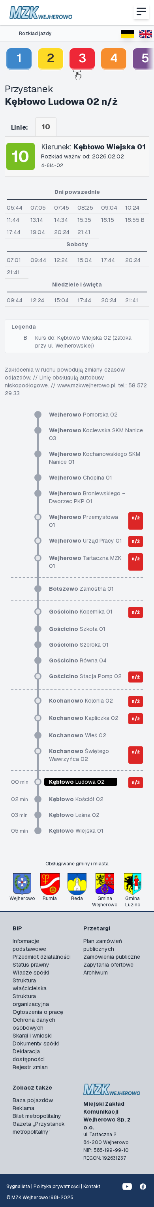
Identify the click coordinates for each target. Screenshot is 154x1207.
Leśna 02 (74, 814)
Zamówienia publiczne (111, 956)
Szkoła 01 (77, 628)
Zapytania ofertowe (108, 964)
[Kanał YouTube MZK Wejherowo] (127, 1186)
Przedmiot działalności (42, 956)
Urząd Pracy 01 (85, 540)
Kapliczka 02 (83, 718)
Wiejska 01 (76, 830)
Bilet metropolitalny (37, 1116)
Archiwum (95, 972)
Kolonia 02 (81, 700)
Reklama (23, 1108)
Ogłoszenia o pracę (38, 1011)
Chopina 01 (80, 477)
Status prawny (31, 964)
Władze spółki (31, 972)
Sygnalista (18, 1186)
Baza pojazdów (33, 1100)
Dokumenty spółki (36, 1043)
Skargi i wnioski (32, 1035)
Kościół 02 (76, 799)
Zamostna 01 (81, 588)
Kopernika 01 (81, 611)
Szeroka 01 (79, 644)
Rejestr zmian (30, 1067)
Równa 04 (78, 660)
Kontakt (91, 1186)
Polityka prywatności (57, 1186)
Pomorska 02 (83, 414)
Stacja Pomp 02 (85, 676)
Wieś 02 (77, 735)
